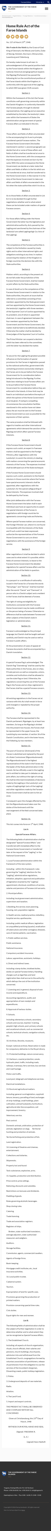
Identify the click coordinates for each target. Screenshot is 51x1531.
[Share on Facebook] (8, 37)
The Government (6, 16)
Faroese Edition (26, 2)
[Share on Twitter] (12, 37)
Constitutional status (40, 16)
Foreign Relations (28, 16)
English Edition (17, 16)
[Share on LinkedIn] (17, 37)
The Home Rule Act (7, 17)
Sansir (23, 1510)
